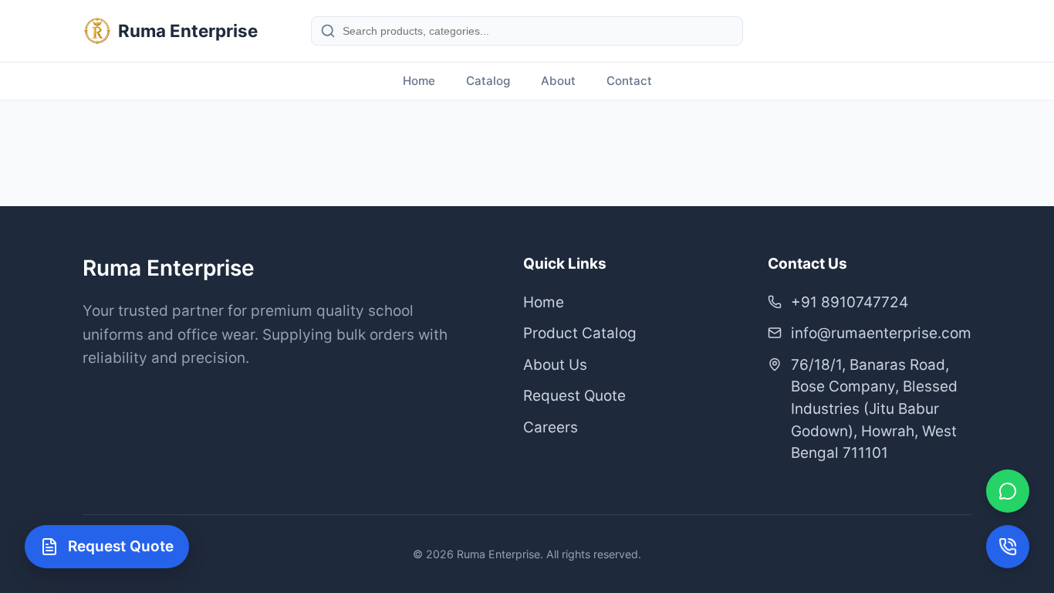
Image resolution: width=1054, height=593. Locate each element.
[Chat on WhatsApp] (1007, 491)
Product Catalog (580, 333)
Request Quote (574, 396)
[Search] (328, 31)
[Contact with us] (1007, 546)
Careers (550, 427)
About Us (555, 365)
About (558, 80)
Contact (629, 80)
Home (419, 80)
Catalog (488, 80)
